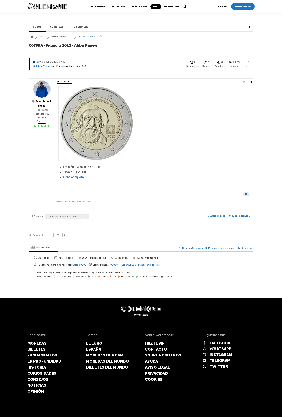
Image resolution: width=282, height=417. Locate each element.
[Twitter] (204, 367)
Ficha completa (73, 177)
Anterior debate (218, 215)
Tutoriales (80, 27)
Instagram (221, 354)
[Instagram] (204, 355)
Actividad (57, 27)
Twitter (219, 366)
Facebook (220, 343)
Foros (37, 27)
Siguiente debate (239, 215)
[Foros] (32, 37)
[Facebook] (204, 343)
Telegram (220, 360)
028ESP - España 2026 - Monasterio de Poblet (136, 264)
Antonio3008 (79, 264)
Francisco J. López (66, 66)
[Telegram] (204, 361)
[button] (184, 6)
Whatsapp (220, 349)
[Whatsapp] (204, 349)
